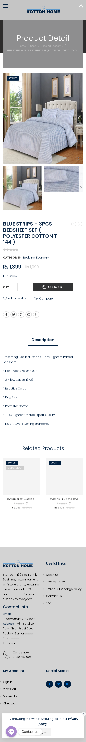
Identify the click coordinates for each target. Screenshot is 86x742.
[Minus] (14, 287)
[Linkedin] (36, 314)
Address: (8, 624)
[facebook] (49, 684)
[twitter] (58, 684)
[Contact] (7, 654)
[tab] (43, 340)
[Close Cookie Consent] (84, 714)
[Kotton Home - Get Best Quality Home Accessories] (43, 9)
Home (22, 46)
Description (43, 340)
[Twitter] (13, 314)
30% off (12, 78)
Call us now (21, 652)
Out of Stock (15, 467)
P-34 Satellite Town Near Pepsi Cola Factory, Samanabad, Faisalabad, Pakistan (18, 633)
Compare (46, 299)
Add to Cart (56, 287)
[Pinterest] (21, 314)
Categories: (12, 258)
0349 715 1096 (22, 657)
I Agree (43, 732)
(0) (28, 503)
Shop (33, 46)
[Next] (81, 188)
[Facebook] (6, 314)
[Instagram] (28, 314)
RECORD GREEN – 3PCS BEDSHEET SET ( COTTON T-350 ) (37, 499)
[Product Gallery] (77, 158)
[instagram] (67, 684)
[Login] (81, 6)
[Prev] (74, 224)
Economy (57, 46)
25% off (55, 462)
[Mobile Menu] (5, 6)
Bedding (46, 46)
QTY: (6, 287)
